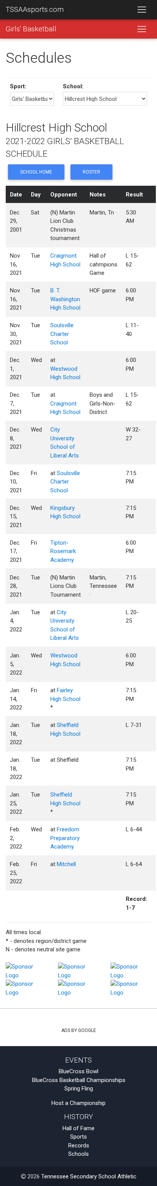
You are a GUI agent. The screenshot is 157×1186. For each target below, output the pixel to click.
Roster (91, 172)
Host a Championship (78, 1103)
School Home (36, 172)
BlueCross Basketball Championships (78, 1080)
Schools (78, 1153)
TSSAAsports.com (35, 9)
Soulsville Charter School (62, 334)
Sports (78, 1136)
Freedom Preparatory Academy (65, 838)
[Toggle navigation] (141, 10)
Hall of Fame (78, 1128)
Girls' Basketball (31, 29)
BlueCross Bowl (78, 1071)
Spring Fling (78, 1088)
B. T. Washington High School (65, 299)
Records (78, 1145)
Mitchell (66, 864)
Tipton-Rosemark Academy (63, 551)
